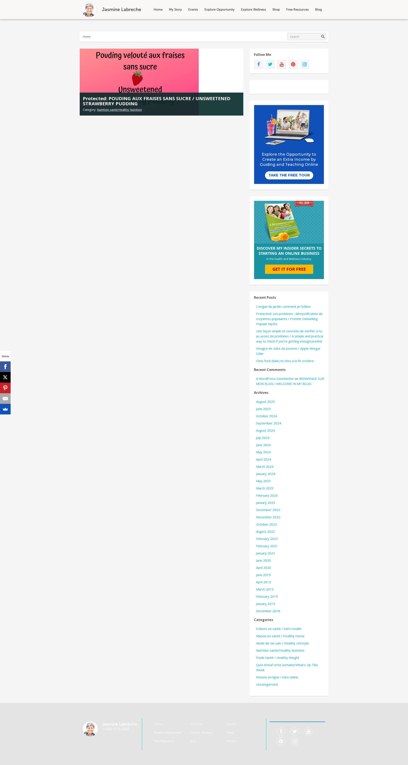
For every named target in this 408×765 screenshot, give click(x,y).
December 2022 (268, 510)
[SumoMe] (5, 409)
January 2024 (265, 474)
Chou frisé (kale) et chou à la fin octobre (285, 361)
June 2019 (263, 575)
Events (193, 9)
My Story (175, 9)
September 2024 (268, 423)
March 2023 (264, 488)
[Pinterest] (5, 388)
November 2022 (268, 517)
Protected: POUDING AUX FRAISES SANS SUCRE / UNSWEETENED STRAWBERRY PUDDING (156, 101)
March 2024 (264, 466)
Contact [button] (232, 741)
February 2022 (267, 539)
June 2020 (263, 560)
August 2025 (265, 401)
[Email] (5, 398)
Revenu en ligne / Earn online (277, 677)
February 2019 (267, 596)
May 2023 (263, 481)
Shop (276, 9)
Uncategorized (267, 684)
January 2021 (265, 553)
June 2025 (263, 409)
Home (158, 9)
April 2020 (263, 567)
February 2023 (267, 495)
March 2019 (264, 589)
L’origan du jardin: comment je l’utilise (283, 306)
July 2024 (262, 437)
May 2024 (263, 452)
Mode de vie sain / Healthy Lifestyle (282, 643)
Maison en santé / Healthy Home (280, 636)
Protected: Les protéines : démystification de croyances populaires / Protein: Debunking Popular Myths (289, 318)
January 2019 (265, 604)
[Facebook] (5, 366)
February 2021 (267, 546)
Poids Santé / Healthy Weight (277, 657)
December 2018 (268, 611)
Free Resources (297, 9)
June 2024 (263, 445)
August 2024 (265, 430)
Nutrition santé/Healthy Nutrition (119, 110)
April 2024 (263, 459)
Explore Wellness (253, 9)
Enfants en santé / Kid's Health (278, 629)
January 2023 (265, 502)
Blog (318, 9)
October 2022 (266, 524)
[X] (5, 377)
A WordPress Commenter (275, 378)
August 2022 (265, 531)
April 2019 (263, 582)
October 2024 (266, 416)
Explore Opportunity (219, 9)
